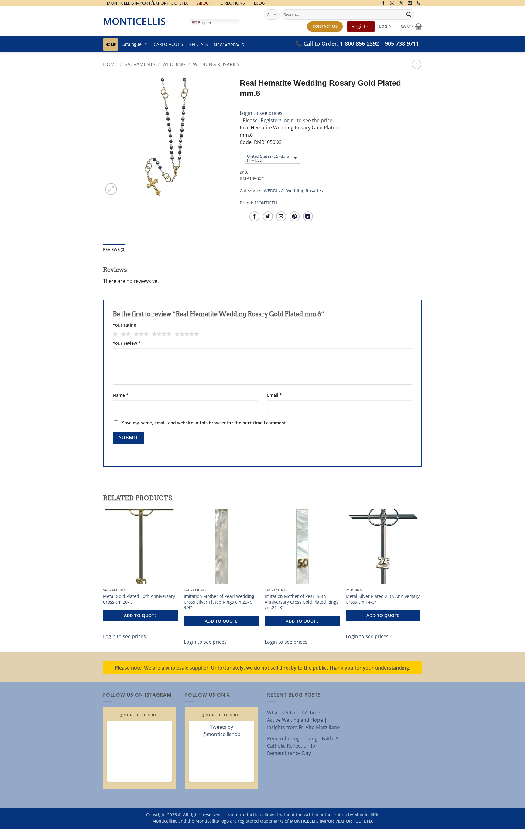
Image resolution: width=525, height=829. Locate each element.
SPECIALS (198, 44)
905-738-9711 (402, 43)
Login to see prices (261, 113)
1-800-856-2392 (359, 43)
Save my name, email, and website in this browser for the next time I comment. (204, 423)
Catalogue (131, 44)
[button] (385, 26)
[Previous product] (416, 64)
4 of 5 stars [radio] (160, 333)
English (204, 23)
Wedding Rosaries (216, 64)
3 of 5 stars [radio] (140, 333)
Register (361, 26)
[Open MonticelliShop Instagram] (139, 751)
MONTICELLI (267, 203)
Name (121, 395)
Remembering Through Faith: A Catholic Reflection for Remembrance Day (302, 745)
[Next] (420, 580)
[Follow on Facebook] (383, 3)
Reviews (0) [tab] (114, 249)
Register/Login (277, 120)
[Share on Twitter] (268, 216)
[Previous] (103, 580)
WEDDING (174, 64)
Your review (127, 343)
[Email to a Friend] (281, 216)
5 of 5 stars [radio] (186, 333)
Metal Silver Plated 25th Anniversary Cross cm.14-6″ (383, 599)
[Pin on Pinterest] (295, 216)
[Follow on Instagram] (392, 3)
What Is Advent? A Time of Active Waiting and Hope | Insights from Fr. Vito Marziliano (303, 720)
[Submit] (408, 14)
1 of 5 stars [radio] (114, 333)
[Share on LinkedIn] (308, 216)
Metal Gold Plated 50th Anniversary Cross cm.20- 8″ (139, 599)
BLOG (259, 3)
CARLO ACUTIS (168, 44)
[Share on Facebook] (254, 216)
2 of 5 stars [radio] (125, 333)
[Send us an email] (410, 3)
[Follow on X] (401, 3)
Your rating (124, 325)
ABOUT (204, 3)
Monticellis (134, 21)
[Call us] (419, 3)
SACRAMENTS (140, 64)
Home (110, 44)
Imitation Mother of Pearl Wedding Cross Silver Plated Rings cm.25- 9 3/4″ (219, 602)
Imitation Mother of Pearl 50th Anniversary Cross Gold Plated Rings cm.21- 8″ (301, 602)
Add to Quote (140, 615)
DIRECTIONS (233, 3)
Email (274, 395)
